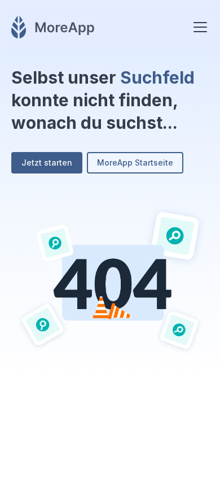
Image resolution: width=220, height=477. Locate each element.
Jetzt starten (46, 162)
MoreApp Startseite (135, 162)
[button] (198, 27)
